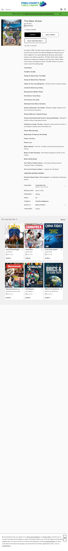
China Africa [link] (29, 249)
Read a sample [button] (50, 35)
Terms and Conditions (33, 537)
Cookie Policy (6, 546)
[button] (32, 34)
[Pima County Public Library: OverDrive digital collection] (34, 3)
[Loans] (61, 10)
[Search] (2, 9)
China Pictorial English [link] (12, 249)
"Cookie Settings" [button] (50, 541)
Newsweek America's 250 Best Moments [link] (13, 289)
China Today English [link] (51, 249)
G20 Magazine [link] (29, 289)
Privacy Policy (47, 537)
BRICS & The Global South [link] (52, 289)
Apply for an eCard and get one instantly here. (39, 14)
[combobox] (30, 9)
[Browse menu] (65, 9)
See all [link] (63, 219)
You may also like (8, 219)
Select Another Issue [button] (34, 41)
